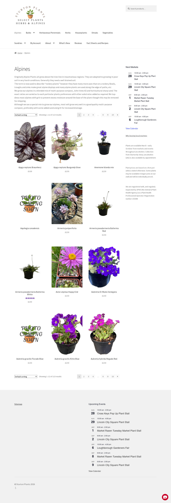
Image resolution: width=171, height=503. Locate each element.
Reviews (78, 43)
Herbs (68, 32)
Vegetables (108, 32)
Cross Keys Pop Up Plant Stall (113, 413)
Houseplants (81, 32)
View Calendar (132, 128)
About (48, 43)
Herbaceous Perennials (49, 32)
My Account (35, 43)
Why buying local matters (136, 136)
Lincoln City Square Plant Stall (113, 422)
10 (113, 115)
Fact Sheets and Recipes (97, 43)
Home (20, 53)
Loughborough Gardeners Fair (113, 447)
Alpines (17, 32)
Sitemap (18, 404)
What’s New (64, 43)
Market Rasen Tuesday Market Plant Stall (119, 430)
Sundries (18, 43)
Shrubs (95, 32)
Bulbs (28, 32)
